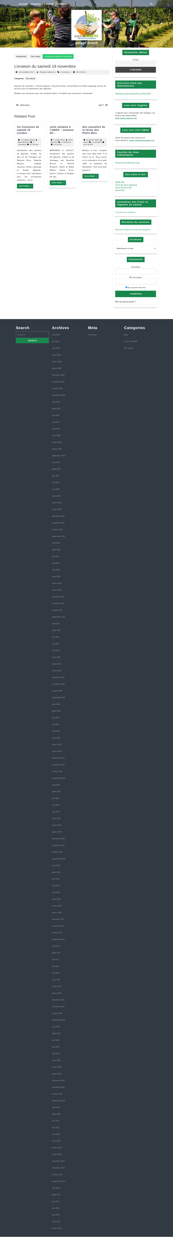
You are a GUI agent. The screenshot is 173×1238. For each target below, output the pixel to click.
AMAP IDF (120, 182)
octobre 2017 (57, 933)
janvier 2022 (57, 590)
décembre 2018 (58, 839)
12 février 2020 (92, 140)
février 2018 (57, 906)
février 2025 (57, 442)
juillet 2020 (56, 711)
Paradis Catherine (47, 72)
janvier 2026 (57, 368)
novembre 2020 (58, 684)
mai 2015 (55, 1127)
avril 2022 (56, 570)
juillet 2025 (56, 409)
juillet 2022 (56, 550)
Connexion (92, 335)
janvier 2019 (57, 832)
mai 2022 (55, 563)
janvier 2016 (57, 1074)
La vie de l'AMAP (131, 341)
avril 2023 (56, 489)
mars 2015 (56, 1141)
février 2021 (57, 664)
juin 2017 (55, 959)
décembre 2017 (58, 919)
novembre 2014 (58, 1168)
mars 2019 (56, 818)
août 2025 (56, 402)
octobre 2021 (57, 610)
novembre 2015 (58, 1087)
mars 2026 (56, 355)
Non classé (35, 56)
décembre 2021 (58, 597)
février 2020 (57, 744)
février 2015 (57, 1148)
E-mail (135, 60)
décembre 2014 (58, 1161)
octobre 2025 (57, 388)
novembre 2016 (58, 1007)
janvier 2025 (57, 449)
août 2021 (56, 624)
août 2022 (56, 543)
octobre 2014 (57, 1174)
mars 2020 (56, 738)
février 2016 (57, 1067)
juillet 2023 (56, 469)
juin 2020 (55, 718)
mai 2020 (55, 724)
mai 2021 (55, 644)
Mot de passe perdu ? (125, 302)
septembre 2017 (58, 939)
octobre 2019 (57, 771)
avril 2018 (56, 892)
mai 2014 (55, 1208)
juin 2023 (55, 476)
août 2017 (56, 946)
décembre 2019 (58, 758)
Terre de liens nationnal (126, 185)
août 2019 (56, 785)
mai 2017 (55, 966)
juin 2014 (55, 1201)
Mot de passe (135, 277)
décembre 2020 (58, 677)
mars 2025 (56, 435)
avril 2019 (56, 812)
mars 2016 (56, 1060)
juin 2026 (55, 341)
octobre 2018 (57, 852)
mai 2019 (55, 805)
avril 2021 (56, 650)
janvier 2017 (57, 993)
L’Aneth (48, 4)
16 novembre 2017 (26, 72)
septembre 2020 (58, 697)
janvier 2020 (57, 751)
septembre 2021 (58, 617)
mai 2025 (55, 422)
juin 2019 (55, 798)
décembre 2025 (58, 375)
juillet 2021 (56, 630)
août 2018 (56, 865)
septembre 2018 (58, 859)
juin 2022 (55, 556)
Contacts (62, 4)
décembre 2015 (58, 1080)
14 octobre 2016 (27, 140)
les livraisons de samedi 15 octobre (28, 129)
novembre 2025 (58, 382)
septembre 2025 (58, 395)
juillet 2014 (56, 1195)
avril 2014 (56, 1215)
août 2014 (56, 1188)
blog (126, 335)
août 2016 (56, 1027)
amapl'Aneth (86, 43)
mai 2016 (55, 1047)
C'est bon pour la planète (125, 212)
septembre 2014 (58, 1181)
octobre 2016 (57, 1013)
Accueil (23, 4)
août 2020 (56, 704)
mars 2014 (56, 1222)
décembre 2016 (58, 1000)
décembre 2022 (58, 516)
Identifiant (135, 267)
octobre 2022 (57, 529)
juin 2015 (55, 1121)
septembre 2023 (58, 456)
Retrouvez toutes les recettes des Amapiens (132, 230)
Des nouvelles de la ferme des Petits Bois (93, 129)
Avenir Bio (120, 190)
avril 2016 (56, 1054)
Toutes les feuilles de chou (127, 163)
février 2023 (57, 503)
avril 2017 (56, 973)
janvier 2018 (57, 912)
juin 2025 (55, 415)
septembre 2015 (58, 1101)
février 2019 (57, 825)
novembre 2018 (58, 845)
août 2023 (56, 462)
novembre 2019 (58, 765)
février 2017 (57, 986)
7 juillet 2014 (59, 140)
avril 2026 (56, 348)
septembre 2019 (58, 778)
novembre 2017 (58, 926)
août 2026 (56, 335)
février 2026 (57, 362)
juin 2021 (55, 637)
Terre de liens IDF (123, 187)
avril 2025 (56, 429)
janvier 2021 (57, 671)
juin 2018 (55, 879)
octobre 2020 (57, 691)
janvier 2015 (57, 1154)
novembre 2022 (58, 523)
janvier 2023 (57, 509)
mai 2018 (55, 886)
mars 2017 (56, 980)
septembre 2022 (58, 536)
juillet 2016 (56, 1033)
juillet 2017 (56, 953)
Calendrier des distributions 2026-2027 (133, 93)
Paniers (36, 4)
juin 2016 (55, 1040)
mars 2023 (56, 496)
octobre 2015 (57, 1094)
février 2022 (57, 583)
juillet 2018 (56, 872)
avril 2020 (56, 731)
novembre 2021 (58, 603)
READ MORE (26, 187)
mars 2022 (56, 577)
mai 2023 (55, 482)
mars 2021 (56, 657)
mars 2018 (56, 899)
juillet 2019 (56, 792)
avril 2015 (56, 1134)
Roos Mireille (23, 142)
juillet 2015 (56, 1114)
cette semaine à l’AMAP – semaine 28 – (62, 129)
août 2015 (56, 1107)
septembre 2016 (58, 1020)
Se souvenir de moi (136, 287)
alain (85, 142)
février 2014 (57, 1228)
